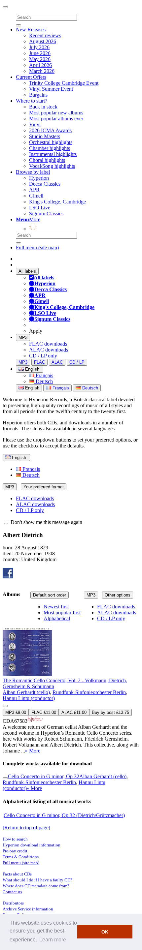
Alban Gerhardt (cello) (26, 692)
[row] (71, 679)
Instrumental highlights (53, 154)
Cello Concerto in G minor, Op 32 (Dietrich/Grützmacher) (64, 815)
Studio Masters (44, 136)
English (31, 387)
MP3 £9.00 (15, 712)
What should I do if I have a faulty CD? (37, 879)
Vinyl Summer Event (51, 89)
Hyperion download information (31, 845)
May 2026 (40, 59)
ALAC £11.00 (74, 712)
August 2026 (42, 41)
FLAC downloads (48, 344)
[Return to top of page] (26, 827)
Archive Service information (28, 908)
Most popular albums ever (56, 118)
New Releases (31, 29)
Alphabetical (57, 618)
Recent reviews (45, 35)
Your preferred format (43, 486)
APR (34, 190)
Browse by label (33, 172)
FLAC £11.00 (43, 712)
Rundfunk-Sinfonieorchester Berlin (89, 692)
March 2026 (41, 71)
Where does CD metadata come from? (36, 885)
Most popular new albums (56, 112)
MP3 (22, 337)
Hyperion (39, 178)
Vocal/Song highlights (52, 166)
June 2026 (40, 53)
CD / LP (77, 362)
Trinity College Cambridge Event (63, 83)
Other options (117, 595)
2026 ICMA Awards (50, 130)
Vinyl (35, 124)
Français (43, 375)
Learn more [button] (52, 939)
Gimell (36, 196)
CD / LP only (43, 355)
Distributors (13, 903)
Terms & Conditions (21, 856)
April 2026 (40, 65)
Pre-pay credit (15, 850)
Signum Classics (46, 213)
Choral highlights (47, 160)
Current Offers (31, 77)
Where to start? (31, 101)
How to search (15, 839)
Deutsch (43, 381)
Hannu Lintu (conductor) (29, 698)
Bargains (38, 95)
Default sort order (49, 595)
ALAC (57, 362)
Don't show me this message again (45, 522)
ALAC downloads (48, 349)
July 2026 (39, 47)
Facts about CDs (17, 874)
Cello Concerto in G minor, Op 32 (43, 776)
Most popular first (62, 612)
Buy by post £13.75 (110, 712)
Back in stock (43, 106)
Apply (35, 331)
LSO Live (39, 207)
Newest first (56, 606)
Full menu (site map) (37, 247)
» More (32, 750)
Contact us (12, 891)
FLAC (39, 362)
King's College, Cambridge (57, 201)
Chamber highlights (49, 148)
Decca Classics (44, 184)
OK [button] (104, 932)
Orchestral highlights (50, 142)
